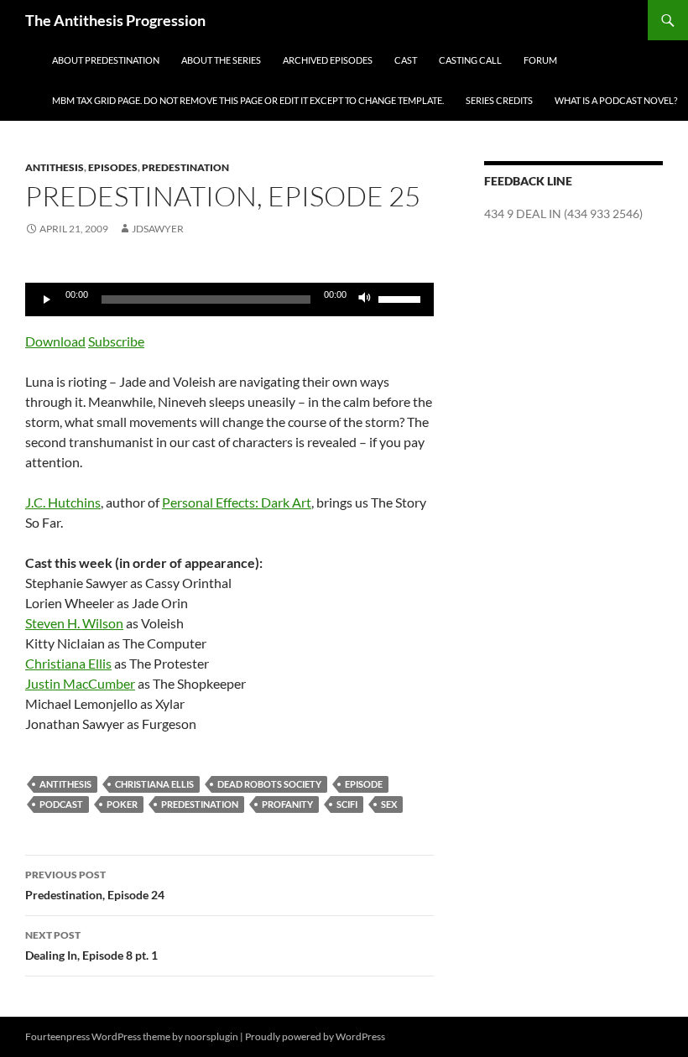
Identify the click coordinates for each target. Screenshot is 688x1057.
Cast (405, 60)
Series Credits (499, 100)
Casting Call (470, 60)
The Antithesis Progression (115, 20)
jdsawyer (158, 228)
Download (55, 341)
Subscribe (116, 341)
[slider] (401, 298)
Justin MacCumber (80, 683)
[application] (229, 299)
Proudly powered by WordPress (315, 1036)
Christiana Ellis (68, 663)
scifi (346, 804)
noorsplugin (211, 1036)
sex (389, 804)
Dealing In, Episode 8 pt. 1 (91, 945)
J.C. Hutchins (63, 502)
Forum (540, 60)
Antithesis (54, 167)
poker (122, 804)
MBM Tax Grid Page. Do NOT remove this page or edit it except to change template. (248, 100)
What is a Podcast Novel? (616, 100)
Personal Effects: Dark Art (236, 502)
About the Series (221, 60)
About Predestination (105, 60)
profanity (287, 804)
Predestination (185, 167)
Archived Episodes (328, 60)
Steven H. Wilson (74, 623)
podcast (61, 804)
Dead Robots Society (269, 783)
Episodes (113, 167)
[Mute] (365, 299)
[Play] (47, 299)
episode (364, 783)
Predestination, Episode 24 (94, 885)
